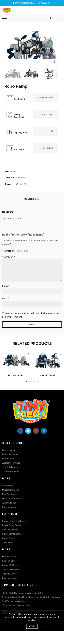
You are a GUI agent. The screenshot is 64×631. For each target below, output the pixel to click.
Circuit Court (47, 375)
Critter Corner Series (11, 534)
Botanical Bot (16, 375)
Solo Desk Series (10, 529)
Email (5, 298)
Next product (59, 18)
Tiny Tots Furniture (11, 467)
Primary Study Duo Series (14, 521)
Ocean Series (8, 450)
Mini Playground (9, 494)
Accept (32, 626)
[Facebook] (20, 431)
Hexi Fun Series (9, 561)
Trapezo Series (9, 574)
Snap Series (8, 542)
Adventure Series (10, 503)
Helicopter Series (10, 454)
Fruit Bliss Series (10, 556)
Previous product (52, 18)
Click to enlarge (54, 62)
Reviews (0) (32, 199)
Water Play (7, 485)
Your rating (8, 250)
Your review (8, 256)
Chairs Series (8, 538)
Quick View (28, 353)
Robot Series (21, 177)
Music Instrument (10, 490)
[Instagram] (36, 431)
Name (5, 286)
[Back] (4, 18)
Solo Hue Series (9, 578)
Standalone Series (10, 471)
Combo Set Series (10, 565)
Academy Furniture (11, 463)
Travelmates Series (11, 569)
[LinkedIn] (44, 431)
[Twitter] (28, 431)
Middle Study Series (11, 525)
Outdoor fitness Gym (12, 498)
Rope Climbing (9, 507)
